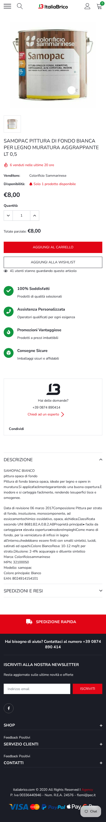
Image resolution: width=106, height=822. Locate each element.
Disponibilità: (14, 184)
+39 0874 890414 (46, 407)
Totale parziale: (15, 231)
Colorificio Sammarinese (47, 175)
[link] (9, 708)
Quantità (11, 205)
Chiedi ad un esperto (44, 414)
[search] (20, 6)
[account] (87, 6)
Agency (87, 789)
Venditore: (12, 175)
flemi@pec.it (86, 795)
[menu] (7, 6)
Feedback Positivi (17, 737)
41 (12, 271)
